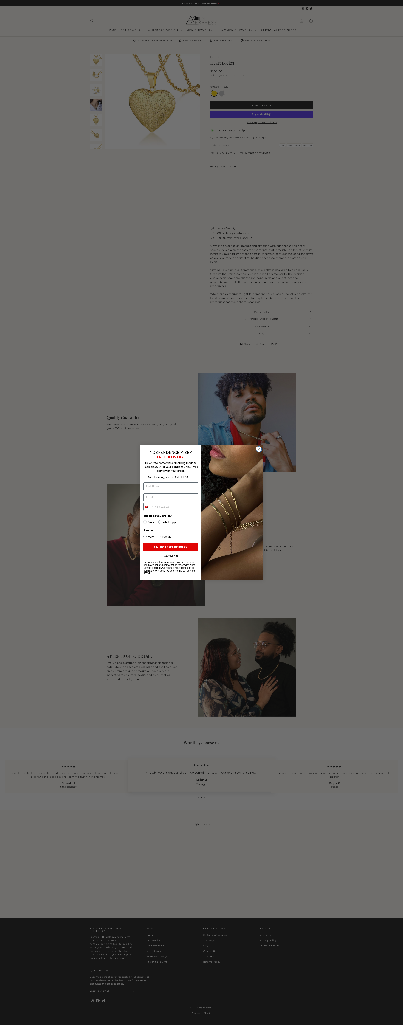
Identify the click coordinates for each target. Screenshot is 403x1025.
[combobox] (149, 507)
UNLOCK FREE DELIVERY (170, 547)
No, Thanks (170, 556)
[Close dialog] (259, 449)
